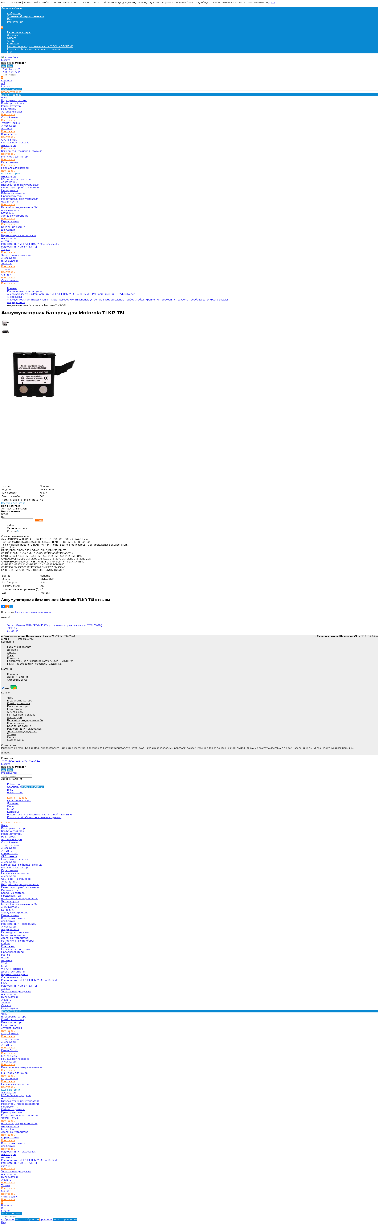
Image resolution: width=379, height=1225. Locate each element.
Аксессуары (8, 125)
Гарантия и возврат (19, 32)
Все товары (8, 114)
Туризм (5, 269)
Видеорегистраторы (20, 700)
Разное (215, 299)
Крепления (153, 299)
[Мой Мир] (11, 606)
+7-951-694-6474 (10, 68)
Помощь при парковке (21, 714)
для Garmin (8, 229)
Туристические (10, 123)
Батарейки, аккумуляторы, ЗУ (19, 207)
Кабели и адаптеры (13, 193)
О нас (10, 40)
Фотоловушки (10, 280)
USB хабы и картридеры (16, 179)
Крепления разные (13, 227)
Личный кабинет (17, 677)
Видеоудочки (9, 260)
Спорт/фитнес (10, 117)
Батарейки (8, 213)
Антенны (6, 128)
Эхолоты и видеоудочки (16, 255)
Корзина (12, 674)
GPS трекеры (15, 711)
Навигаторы (14, 709)
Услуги (5, 249)
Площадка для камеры (15, 168)
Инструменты (9, 190)
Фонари (6, 274)
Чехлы (224, 299)
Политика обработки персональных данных (34, 49)
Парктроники (9, 162)
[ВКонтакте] (3, 606)
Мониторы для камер (14, 156)
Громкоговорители (65, 299)
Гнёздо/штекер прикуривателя (20, 184)
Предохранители (11, 196)
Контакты (13, 43)
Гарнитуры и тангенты (39, 299)
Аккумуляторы (10, 210)
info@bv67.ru (26, 639)
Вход (10, 19)
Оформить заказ (17, 679)
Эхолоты (6, 263)
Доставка (13, 35)
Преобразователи (200, 299)
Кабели (141, 299)
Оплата (11, 38)
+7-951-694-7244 (11, 71)
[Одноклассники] (7, 606)
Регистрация (15, 22)
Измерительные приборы (120, 299)
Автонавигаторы (11, 111)
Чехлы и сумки (10, 201)
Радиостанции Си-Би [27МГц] (19, 246)
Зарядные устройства (14, 215)
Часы (10, 697)
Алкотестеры (9, 182)
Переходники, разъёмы (174, 299)
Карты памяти (10, 221)
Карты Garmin (9, 134)
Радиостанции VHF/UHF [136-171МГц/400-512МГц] (30, 243)
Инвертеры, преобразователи (20, 187)
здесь (271, 2)
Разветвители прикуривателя (19, 198)
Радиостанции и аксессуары (18, 235)
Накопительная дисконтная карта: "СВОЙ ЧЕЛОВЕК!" (40, 46)
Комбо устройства (18, 703)
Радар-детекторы (18, 706)
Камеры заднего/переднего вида (21, 151)
